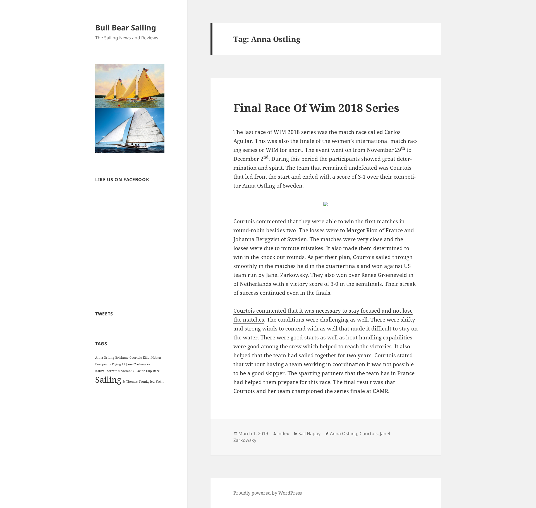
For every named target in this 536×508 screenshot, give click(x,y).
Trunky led (147, 382)
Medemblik (126, 371)
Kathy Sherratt (106, 371)
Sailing (108, 379)
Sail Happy (309, 433)
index (283, 433)
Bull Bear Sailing (125, 27)
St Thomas (130, 382)
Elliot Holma (152, 358)
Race (156, 371)
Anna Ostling (104, 358)
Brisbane (121, 358)
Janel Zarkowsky (138, 364)
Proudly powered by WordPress (267, 493)
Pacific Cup (143, 371)
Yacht (160, 382)
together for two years (343, 355)
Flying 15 (118, 364)
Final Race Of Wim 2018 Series (316, 107)
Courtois (136, 358)
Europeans (103, 364)
